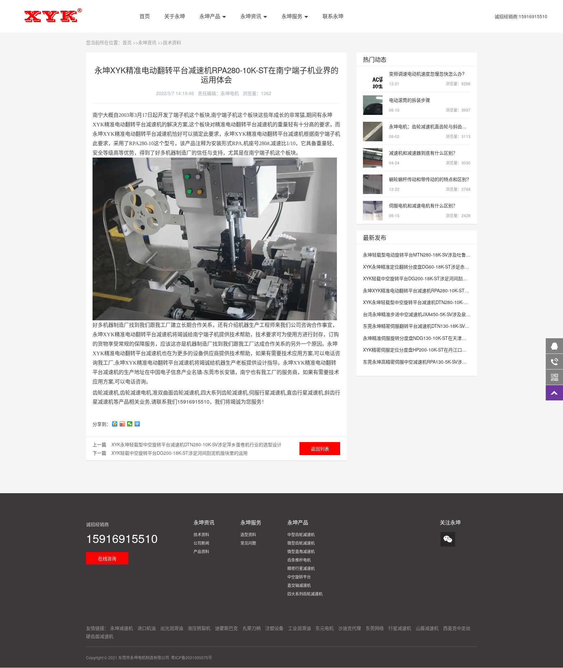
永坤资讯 (250, 16)
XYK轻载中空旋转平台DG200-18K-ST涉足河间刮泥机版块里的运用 (179, 453)
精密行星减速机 (301, 568)
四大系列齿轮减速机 (305, 593)
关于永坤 (174, 16)
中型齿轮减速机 (301, 534)
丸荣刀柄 (251, 628)
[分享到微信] (130, 423)
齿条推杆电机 (299, 560)
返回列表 (320, 448)
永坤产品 (209, 16)
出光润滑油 (171, 628)
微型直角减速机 (301, 551)
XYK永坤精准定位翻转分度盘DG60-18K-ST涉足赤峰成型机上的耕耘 (432, 266)
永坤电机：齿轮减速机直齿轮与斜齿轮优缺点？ (437, 126)
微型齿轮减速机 (301, 543)
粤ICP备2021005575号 (191, 657)
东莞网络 (375, 628)
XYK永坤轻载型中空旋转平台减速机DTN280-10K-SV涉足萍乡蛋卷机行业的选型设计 (196, 444)
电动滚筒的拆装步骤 (409, 100)
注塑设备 (274, 628)
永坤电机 (230, 93)
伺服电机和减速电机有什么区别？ (423, 205)
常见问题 (248, 543)
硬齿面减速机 (99, 636)
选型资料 (248, 534)
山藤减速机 (427, 628)
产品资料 (201, 551)
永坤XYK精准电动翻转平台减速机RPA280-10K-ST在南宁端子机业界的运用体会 (443, 290)
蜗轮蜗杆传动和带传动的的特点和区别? (429, 179)
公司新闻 (201, 543)
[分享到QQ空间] (115, 423)
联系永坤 (332, 16)
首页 (144, 16)
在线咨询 (107, 558)
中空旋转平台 (299, 576)
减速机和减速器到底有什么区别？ (423, 152)
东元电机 (324, 628)
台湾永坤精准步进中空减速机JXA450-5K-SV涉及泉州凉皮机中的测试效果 (437, 314)
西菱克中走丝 (456, 628)
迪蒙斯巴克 (226, 628)
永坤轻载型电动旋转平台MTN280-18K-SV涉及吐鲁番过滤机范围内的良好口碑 (442, 254)
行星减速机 (399, 628)
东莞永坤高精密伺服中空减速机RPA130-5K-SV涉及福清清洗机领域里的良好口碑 (444, 361)
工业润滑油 (299, 628)
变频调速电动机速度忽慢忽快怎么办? (427, 73)
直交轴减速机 (299, 585)
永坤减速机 (121, 628)
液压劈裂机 (199, 628)
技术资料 (172, 42)
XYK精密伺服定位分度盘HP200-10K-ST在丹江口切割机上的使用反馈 (433, 349)
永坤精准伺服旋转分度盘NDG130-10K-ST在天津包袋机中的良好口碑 (433, 338)
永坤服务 (291, 16)
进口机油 (146, 628)
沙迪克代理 (349, 628)
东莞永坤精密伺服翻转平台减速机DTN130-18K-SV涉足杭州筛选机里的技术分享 (443, 326)
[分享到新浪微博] (122, 423)
